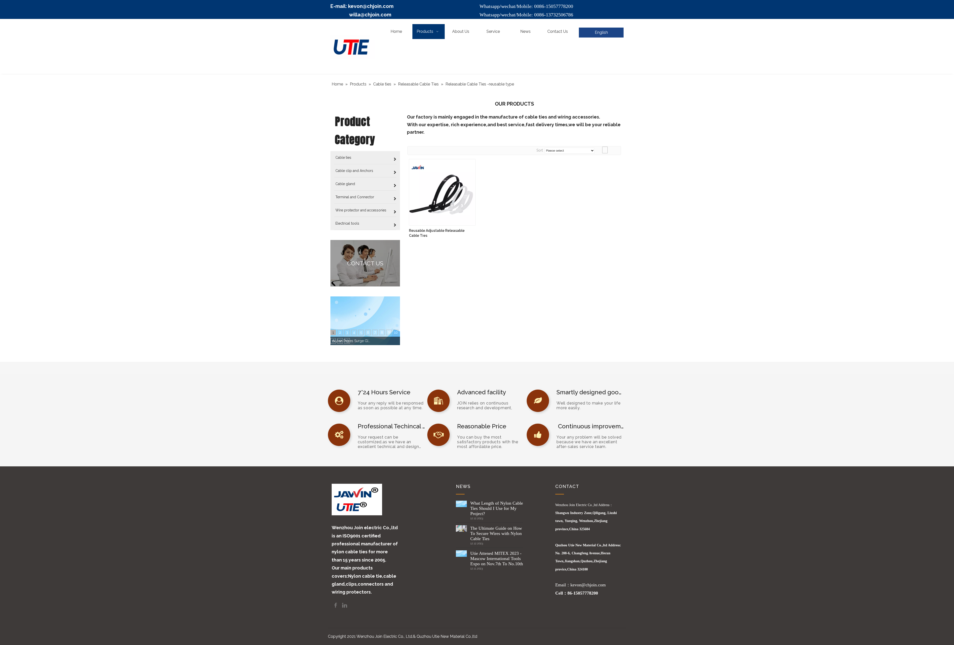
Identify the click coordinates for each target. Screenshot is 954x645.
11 (333, 341)
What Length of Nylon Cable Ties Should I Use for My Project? (496, 508)
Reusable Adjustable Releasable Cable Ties (437, 233)
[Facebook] (336, 605)
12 (340, 341)
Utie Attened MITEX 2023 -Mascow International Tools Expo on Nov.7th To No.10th (496, 558)
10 (396, 332)
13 (347, 341)
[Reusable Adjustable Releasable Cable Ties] (442, 192)
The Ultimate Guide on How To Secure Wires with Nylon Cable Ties (496, 533)
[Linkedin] (345, 605)
